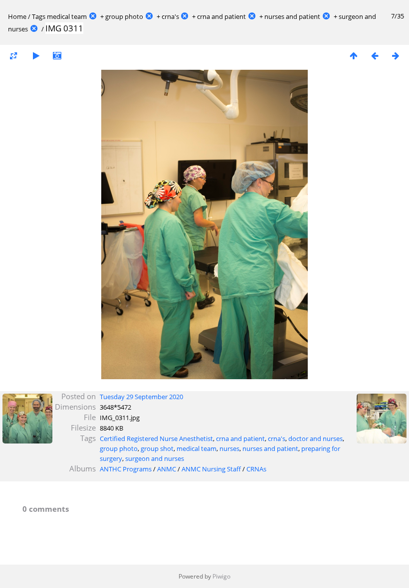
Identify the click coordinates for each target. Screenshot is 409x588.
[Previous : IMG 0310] (374, 55)
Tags (38, 16)
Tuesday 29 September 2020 (141, 396)
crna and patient (221, 16)
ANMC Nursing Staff (211, 468)
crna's (170, 16)
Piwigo (221, 576)
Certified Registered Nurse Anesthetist (156, 438)
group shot (157, 448)
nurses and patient (292, 16)
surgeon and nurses (154, 458)
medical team (67, 16)
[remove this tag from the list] (93, 16)
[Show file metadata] (56, 55)
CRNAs (256, 468)
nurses (229, 448)
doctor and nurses (315, 438)
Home (17, 16)
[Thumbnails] (353, 55)
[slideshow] (35, 55)
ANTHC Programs (126, 468)
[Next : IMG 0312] (395, 55)
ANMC (166, 468)
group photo (124, 16)
